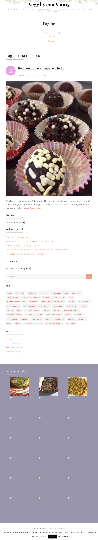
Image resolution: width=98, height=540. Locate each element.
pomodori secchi (54, 315)
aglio (9, 293)
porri (68, 315)
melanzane (71, 306)
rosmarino (36, 319)
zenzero (28, 323)
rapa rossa (12, 319)
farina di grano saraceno (53, 302)
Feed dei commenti (15, 347)
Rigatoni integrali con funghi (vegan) (22, 245)
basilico (43, 293)
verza (17, 323)
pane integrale (32, 310)
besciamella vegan (59, 293)
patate (56, 310)
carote (46, 297)
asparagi (20, 293)
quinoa (78, 315)
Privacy (51, 41)
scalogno (59, 319)
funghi (72, 302)
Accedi (9, 339)
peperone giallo (71, 310)
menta (83, 306)
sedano (71, 319)
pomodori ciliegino (34, 315)
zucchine (71, 323)
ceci (71, 297)
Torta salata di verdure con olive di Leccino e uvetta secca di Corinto (37, 250)
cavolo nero (59, 297)
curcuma (34, 302)
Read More (63, 536)
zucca (39, 323)
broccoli (76, 293)
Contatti (51, 37)
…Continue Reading (33, 208)
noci (19, 310)
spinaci (82, 319)
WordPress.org (13, 351)
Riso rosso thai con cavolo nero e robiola (25, 254)
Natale (10, 310)
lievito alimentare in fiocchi (36, 306)
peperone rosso (14, 315)
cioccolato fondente (16, 302)
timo (9, 323)
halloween (84, 302)
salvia (48, 319)
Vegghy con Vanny (49, 4)
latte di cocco (13, 306)
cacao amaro (13, 297)
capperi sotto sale (31, 297)
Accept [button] (53, 536)
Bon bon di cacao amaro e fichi (41, 68)
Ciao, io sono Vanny (51, 32)
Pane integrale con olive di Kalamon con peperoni (29, 241)
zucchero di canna (54, 323)
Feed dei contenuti (14, 343)
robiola (24, 319)
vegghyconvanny (27, 75)
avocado (32, 293)
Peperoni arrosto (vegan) (17, 237)
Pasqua (46, 310)
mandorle (57, 306)
